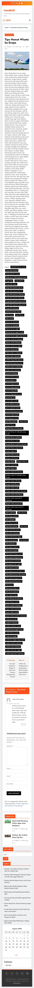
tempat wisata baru (11, 465)
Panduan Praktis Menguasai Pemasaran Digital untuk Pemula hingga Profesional (17, 876)
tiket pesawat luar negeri (13, 564)
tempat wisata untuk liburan (14, 495)
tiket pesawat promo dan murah (15, 574)
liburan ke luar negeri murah (14, 332)
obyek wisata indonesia (13, 370)
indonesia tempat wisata (13, 312)
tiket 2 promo (22, 513)
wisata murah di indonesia (14, 643)
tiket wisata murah (11, 595)
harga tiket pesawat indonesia (15, 294)
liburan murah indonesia (13, 342)
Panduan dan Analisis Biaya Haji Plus (19, 836)
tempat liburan (10, 425)
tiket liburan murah (11, 523)
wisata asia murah (11, 619)
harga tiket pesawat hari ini (14, 291)
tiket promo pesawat (12, 592)
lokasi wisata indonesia (13, 356)
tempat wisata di (11, 468)
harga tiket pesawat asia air (14, 288)
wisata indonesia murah (13, 626)
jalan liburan (19, 315)
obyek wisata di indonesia (14, 367)
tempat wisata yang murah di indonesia (14, 508)
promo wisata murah (12, 415)
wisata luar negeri (11, 636)
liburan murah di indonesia (14, 339)
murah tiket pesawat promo (14, 363)
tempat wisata (10, 461)
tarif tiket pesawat (11, 421)
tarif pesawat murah (12, 418)
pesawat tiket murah (12, 377)
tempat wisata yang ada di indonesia (14, 499)
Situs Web (10, 784)
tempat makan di (11, 451)
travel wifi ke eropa (18, 699)
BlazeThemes (16, 983)
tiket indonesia (10, 519)
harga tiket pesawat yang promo (15, 305)
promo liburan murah (12, 404)
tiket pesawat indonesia (13, 561)
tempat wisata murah (12, 488)
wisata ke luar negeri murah (14, 629)
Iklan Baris (8, 965)
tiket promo (9, 585)
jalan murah (9, 318)
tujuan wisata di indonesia (14, 605)
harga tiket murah (11, 284)
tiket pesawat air (11, 543)
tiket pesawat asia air (12, 547)
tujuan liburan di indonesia (14, 598)
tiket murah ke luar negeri (13, 537)
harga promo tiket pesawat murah (16, 277)
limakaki (16, 829)
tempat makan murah (12, 455)
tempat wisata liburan (12, 484)
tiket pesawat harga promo (14, 557)
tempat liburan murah (12, 441)
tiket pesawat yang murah (13, 578)
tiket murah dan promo (13, 530)
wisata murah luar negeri (13, 650)
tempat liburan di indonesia (14, 428)
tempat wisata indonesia (13, 481)
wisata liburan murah (12, 633)
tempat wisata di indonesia (14, 472)
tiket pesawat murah (12, 568)
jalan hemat (9, 315)
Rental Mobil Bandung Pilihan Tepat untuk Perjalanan (20, 823)
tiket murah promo (11, 540)
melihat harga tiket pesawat (14, 360)
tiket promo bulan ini (12, 588)
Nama (9, 768)
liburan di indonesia (12, 322)
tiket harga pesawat (12, 516)
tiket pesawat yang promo (14, 581)
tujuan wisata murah (12, 612)
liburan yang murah (12, 349)
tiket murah (23, 526)
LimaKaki (9, 10)
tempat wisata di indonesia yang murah (15, 476)
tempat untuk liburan (12, 458)
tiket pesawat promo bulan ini (15, 571)
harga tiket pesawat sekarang (14, 298)
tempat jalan (23, 421)
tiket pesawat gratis (11, 550)
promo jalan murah (11, 401)
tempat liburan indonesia (13, 437)
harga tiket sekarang (12, 308)
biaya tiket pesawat (11, 270)
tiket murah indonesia (12, 533)
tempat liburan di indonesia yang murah (16, 433)
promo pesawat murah (12, 408)
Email (9, 776)
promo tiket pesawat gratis (14, 411)
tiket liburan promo (11, 526)
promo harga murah (12, 384)
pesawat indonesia (11, 373)
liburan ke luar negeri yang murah (16, 336)
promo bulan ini (11, 380)
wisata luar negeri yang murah (15, 640)
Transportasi (9, 35)
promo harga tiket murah (13, 394)
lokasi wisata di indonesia (13, 353)
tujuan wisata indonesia (13, 609)
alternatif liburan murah (18, 267)
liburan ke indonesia (12, 325)
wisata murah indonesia (13, 647)
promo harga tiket (11, 391)
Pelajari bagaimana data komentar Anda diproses (16, 805)
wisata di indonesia (12, 622)
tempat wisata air (22, 461)
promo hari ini (10, 397)
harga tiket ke (19, 281)
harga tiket (9, 281)
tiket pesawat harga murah (14, 554)
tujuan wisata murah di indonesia (16, 616)
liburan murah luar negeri (13, 346)
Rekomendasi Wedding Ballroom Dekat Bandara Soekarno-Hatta (15, 887)
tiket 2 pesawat (10, 513)
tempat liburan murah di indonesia (16, 444)
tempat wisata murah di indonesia (16, 491)
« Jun (16, 955)
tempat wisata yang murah (14, 504)
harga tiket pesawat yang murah (15, 301)
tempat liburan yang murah (14, 448)
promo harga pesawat (12, 387)
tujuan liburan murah (12, 602)
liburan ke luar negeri (12, 329)
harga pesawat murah (12, 274)
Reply (24, 724)
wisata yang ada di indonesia (15, 653)
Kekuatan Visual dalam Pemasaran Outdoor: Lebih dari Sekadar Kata (16, 870)
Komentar (10, 746)
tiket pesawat (24, 540)
